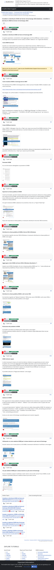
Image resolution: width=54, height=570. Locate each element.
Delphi (7, 558)
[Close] (51, 68)
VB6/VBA (8, 555)
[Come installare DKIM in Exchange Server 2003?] (10, 101)
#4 (51, 159)
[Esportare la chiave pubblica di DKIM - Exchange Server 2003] (8, 211)
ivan (7, 27)
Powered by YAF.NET (33, 539)
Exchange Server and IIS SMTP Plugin (23, 12)
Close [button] (35, 566)
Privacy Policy (26, 539)
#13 (51, 467)
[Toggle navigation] (50, 9)
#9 (51, 323)
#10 (51, 355)
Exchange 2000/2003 (43, 552)
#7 (51, 260)
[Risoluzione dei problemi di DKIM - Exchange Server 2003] (6, 341)
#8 (51, 290)
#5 (51, 188)
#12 (51, 438)
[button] (31, 68)
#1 (51, 31)
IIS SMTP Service (42, 560)
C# (7, 552)
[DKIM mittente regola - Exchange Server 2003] (7, 380)
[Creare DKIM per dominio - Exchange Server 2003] (11, 140)
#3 (51, 122)
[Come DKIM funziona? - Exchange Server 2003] (11, 58)
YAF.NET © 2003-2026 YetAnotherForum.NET (45, 539)
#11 (51, 394)
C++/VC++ (8, 557)
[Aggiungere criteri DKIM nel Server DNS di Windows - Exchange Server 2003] (8, 276)
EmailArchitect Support (9, 9)
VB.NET (8, 553)
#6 (51, 229)
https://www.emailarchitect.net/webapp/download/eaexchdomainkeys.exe (21, 89)
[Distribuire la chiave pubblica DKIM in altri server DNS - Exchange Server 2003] (6, 307)
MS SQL (8, 560)
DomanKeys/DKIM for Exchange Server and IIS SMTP (16, 14)
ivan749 (12, 511)
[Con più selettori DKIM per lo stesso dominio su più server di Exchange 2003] (7, 484)
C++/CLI (24, 560)
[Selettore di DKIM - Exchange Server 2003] (10, 424)
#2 (51, 78)
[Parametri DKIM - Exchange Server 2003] (6, 174)
